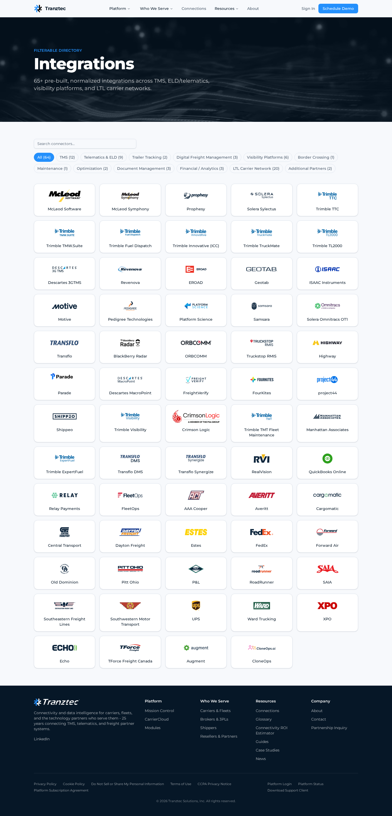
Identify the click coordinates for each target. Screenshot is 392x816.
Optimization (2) (92, 168)
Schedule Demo (338, 8)
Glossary (264, 719)
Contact (318, 719)
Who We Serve (154, 8)
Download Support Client (287, 790)
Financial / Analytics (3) (202, 168)
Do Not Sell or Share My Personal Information (127, 784)
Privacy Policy (45, 784)
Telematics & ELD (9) (103, 157)
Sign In (308, 8)
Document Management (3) (144, 168)
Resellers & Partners (218, 736)
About (253, 8)
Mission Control (159, 710)
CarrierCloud (157, 719)
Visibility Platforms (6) (268, 157)
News (261, 758)
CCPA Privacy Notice (214, 784)
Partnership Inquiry (329, 727)
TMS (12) (67, 157)
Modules (153, 727)
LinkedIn (42, 739)
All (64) (44, 157)
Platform (117, 8)
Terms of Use (180, 784)
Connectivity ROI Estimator (271, 730)
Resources (224, 8)
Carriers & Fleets (215, 710)
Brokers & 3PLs (214, 719)
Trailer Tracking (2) (149, 157)
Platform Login (279, 784)
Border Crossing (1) (316, 157)
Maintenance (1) (52, 168)
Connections (194, 8)
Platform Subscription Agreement (61, 790)
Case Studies (267, 750)
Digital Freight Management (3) (207, 157)
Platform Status (310, 784)
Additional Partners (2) (310, 168)
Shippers (208, 727)
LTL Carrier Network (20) (256, 168)
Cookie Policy (74, 784)
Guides (262, 741)
